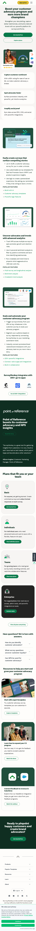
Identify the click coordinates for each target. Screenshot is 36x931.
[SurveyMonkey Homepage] (4, 2)
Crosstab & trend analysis (14, 277)
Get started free (18, 35)
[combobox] (18, 891)
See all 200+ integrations (18, 393)
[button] (18, 644)
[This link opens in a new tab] (9, 896)
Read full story (9, 434)
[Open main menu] (31, 2)
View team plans (11, 576)
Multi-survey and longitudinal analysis (18, 270)
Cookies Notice (5, 917)
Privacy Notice (28, 915)
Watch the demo (11, 758)
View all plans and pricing (18, 624)
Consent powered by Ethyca (26, 928)
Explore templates (12, 713)
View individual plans (12, 541)
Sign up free (23, 3)
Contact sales (10, 611)
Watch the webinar (12, 804)
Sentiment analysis (11, 274)
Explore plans (18, 40)
